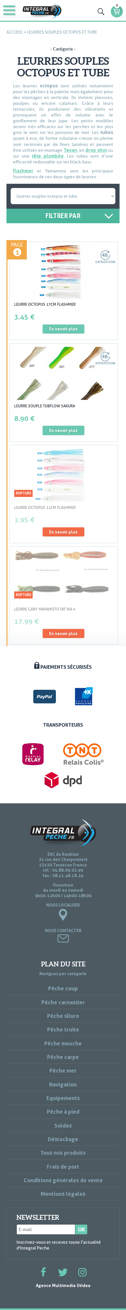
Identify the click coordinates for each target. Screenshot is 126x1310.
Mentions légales (63, 1193)
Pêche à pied (63, 1111)
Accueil (14, 32)
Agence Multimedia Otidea (63, 1285)
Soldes (63, 1125)
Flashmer (23, 170)
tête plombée (48, 156)
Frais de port (63, 1166)
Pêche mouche (63, 1043)
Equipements (63, 1098)
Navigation (63, 1084)
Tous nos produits (63, 1152)
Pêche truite (63, 1029)
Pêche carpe (63, 1056)
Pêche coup (63, 988)
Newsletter (37, 1217)
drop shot (96, 150)
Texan (70, 150)
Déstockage (63, 1139)
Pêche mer (63, 1070)
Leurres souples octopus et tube (62, 32)
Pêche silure (63, 1015)
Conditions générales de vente (63, 1180)
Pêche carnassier (63, 1002)
